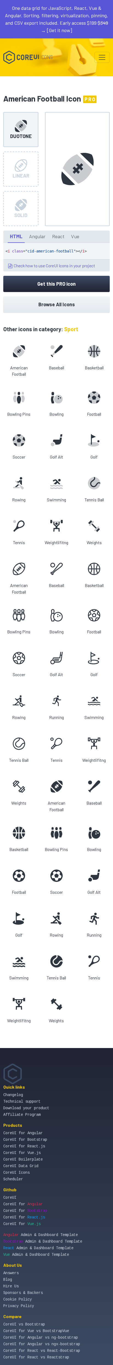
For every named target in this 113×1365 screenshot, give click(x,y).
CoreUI (9, 1197)
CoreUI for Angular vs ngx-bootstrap (41, 1344)
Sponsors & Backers (23, 1293)
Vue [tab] (75, 236)
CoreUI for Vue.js (22, 1153)
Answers (11, 1273)
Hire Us (11, 1286)
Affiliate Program (22, 1115)
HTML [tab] (16, 236)
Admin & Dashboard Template (40, 1235)
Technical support (22, 1101)
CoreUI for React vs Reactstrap (36, 1357)
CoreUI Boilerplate (23, 1159)
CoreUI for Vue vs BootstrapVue (36, 1331)
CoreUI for (23, 1204)
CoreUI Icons (16, 1172)
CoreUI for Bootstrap (25, 1140)
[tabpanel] (56, 257)
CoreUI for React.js (24, 1146)
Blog (7, 1279)
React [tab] (58, 236)
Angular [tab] (37, 236)
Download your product (26, 1108)
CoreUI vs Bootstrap (24, 1324)
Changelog (13, 1095)
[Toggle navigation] (102, 57)
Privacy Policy (18, 1306)
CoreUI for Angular (23, 1133)
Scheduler (13, 1179)
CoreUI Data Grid (20, 1166)
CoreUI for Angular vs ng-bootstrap (40, 1337)
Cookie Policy (17, 1299)
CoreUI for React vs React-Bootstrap (41, 1351)
